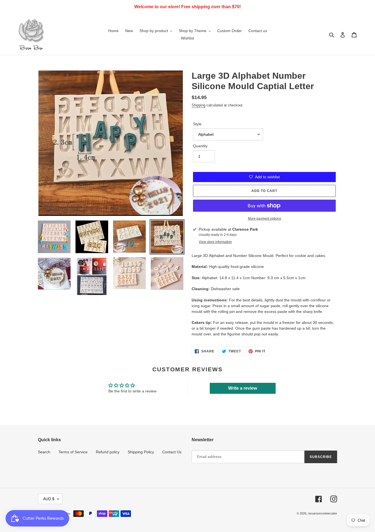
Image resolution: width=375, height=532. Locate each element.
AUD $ (48, 499)
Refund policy (107, 452)
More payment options (264, 218)
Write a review (242, 388)
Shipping (198, 105)
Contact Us (171, 452)
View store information (215, 242)
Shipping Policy (141, 452)
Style (197, 124)
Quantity (200, 146)
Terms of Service (73, 452)
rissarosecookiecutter (322, 513)
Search (44, 452)
